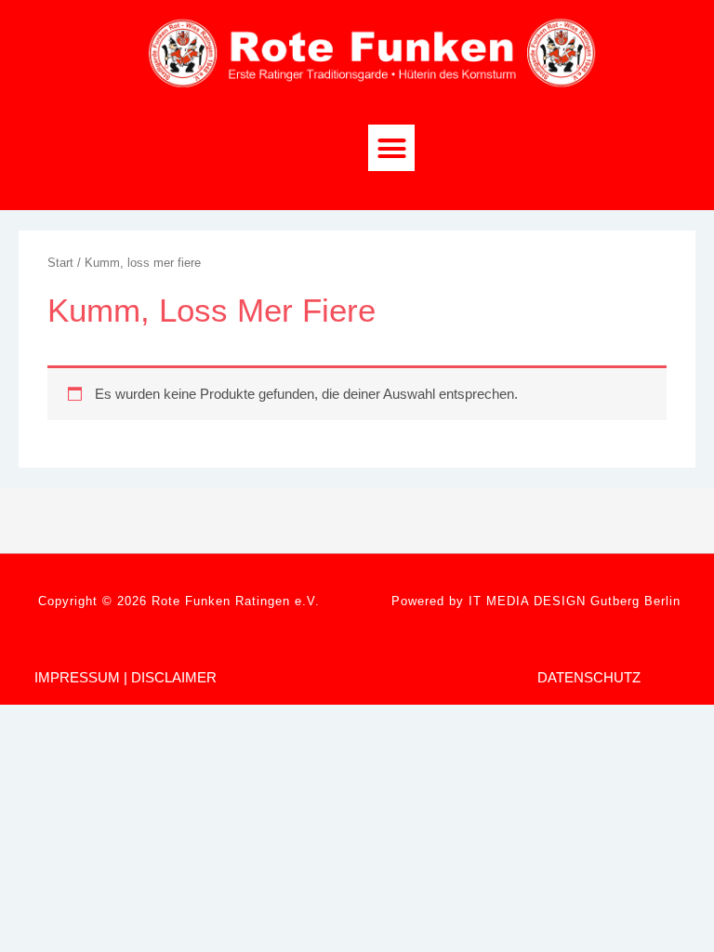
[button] (391, 148)
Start (60, 263)
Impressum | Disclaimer (125, 677)
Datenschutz (589, 677)
